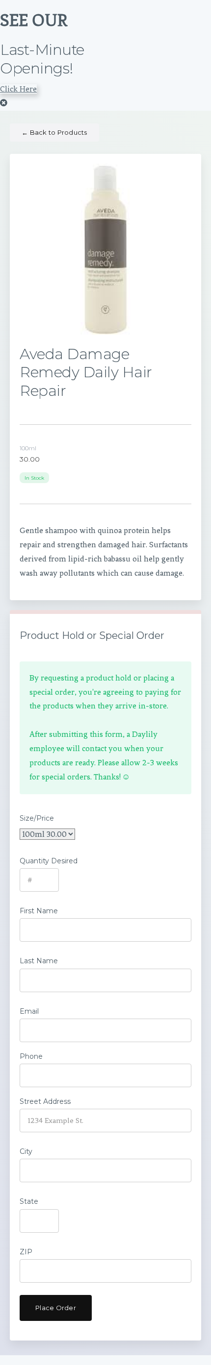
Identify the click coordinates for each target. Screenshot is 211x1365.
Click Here (18, 89)
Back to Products (54, 132)
